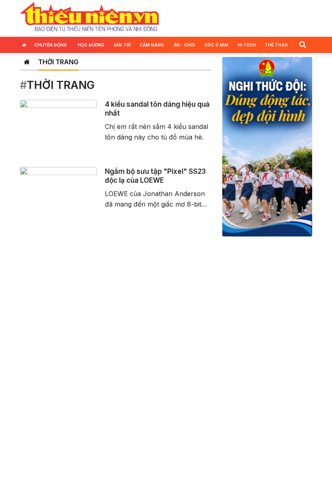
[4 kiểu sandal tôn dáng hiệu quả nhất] (58, 121)
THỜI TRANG (58, 62)
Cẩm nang (152, 44)
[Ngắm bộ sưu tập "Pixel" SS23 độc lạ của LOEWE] (58, 188)
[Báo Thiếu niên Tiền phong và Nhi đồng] (89, 17)
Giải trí (122, 44)
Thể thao (276, 44)
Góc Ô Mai (216, 44)
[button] (302, 44)
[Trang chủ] (27, 62)
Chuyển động (50, 44)
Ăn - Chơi (184, 44)
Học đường (91, 44)
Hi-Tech (247, 44)
